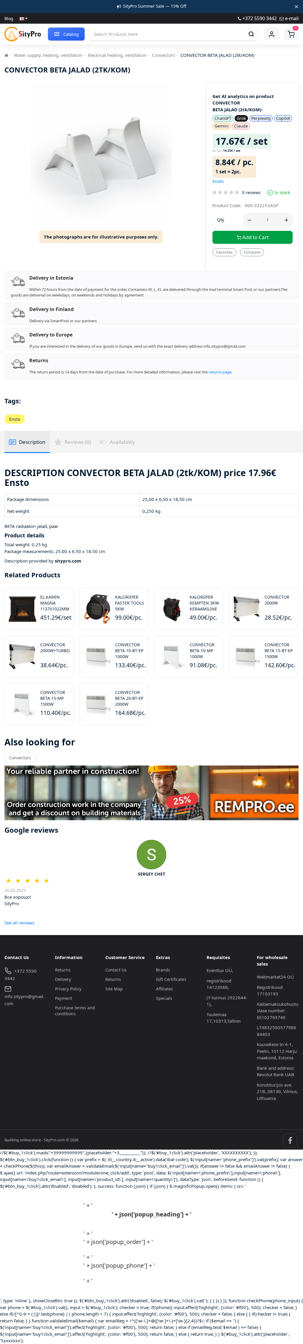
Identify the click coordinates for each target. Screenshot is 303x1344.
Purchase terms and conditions (75, 1010)
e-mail (291, 18)
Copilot (283, 118)
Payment (63, 998)
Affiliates (164, 989)
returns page (220, 372)
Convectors (163, 55)
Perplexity (261, 118)
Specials (164, 998)
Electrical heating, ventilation (117, 55)
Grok (241, 118)
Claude (241, 126)
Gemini (222, 126)
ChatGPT (223, 118)
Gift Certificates (171, 979)
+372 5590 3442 (259, 18)
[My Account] (271, 34)
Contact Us (116, 970)
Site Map (114, 989)
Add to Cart (255, 237)
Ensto (218, 181)
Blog (8, 18)
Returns (63, 970)
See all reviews (19, 923)
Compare (252, 252)
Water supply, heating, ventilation (48, 55)
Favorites (224, 252)
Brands (163, 970)
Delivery (63, 979)
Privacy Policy (68, 989)
